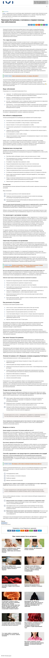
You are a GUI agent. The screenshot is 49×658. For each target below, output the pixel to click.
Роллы (3, 13)
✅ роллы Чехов (5, 11)
